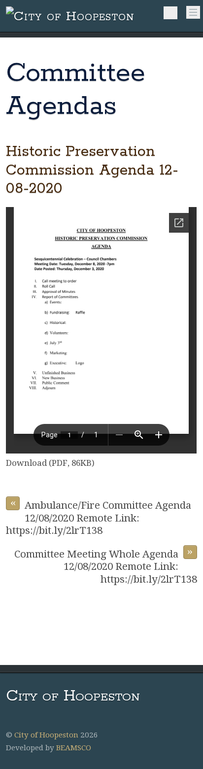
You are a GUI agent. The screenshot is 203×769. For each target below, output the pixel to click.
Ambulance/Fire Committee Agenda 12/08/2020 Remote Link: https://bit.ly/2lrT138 (98, 516)
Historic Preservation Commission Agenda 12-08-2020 (92, 170)
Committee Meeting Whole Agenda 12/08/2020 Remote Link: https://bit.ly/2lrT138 (105, 565)
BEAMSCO (73, 747)
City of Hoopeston (46, 735)
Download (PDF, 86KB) (50, 463)
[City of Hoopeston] (70, 16)
